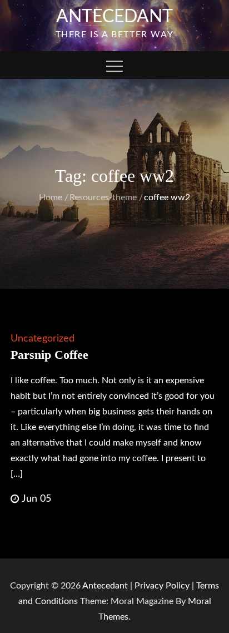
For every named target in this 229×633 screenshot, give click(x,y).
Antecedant (114, 17)
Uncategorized (42, 339)
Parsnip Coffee (49, 355)
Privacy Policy (162, 585)
